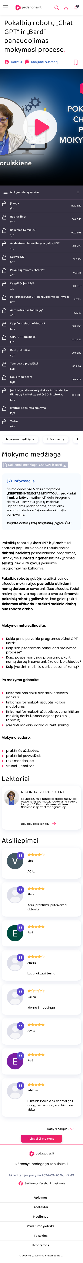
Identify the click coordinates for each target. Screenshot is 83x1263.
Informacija (55, 439)
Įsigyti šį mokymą (41, 1138)
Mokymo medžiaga (20, 439)
